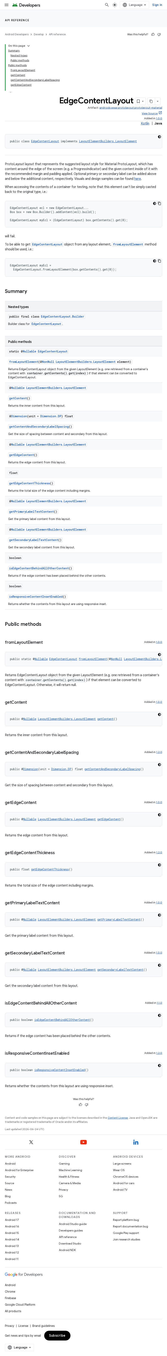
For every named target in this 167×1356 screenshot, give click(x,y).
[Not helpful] (159, 34)
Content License (118, 1118)
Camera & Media (70, 1183)
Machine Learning (70, 1170)
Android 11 (12, 1259)
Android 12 (12, 1252)
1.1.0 (159, 1003)
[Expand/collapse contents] (28, 45)
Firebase (10, 1298)
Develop (39, 34)
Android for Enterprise (19, 1170)
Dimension (19, 416)
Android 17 (12, 1220)
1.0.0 (159, 118)
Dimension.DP (50, 416)
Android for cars (123, 1183)
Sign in (157, 5)
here (137, 179)
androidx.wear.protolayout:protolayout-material (130, 107)
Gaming (64, 1163)
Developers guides (71, 1230)
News (8, 1189)
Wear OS (119, 1170)
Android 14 (12, 1239)
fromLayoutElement (128, 244)
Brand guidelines (43, 1325)
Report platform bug (126, 1220)
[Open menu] (6, 5)
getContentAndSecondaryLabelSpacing (39, 426)
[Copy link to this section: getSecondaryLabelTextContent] (69, 953)
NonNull (48, 362)
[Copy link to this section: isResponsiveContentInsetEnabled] (73, 1053)
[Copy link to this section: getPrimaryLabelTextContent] (64, 903)
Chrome (10, 1291)
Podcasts (10, 1203)
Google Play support (126, 1233)
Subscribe (57, 1336)
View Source (150, 113)
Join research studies (126, 1239)
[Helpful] (153, 34)
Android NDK (67, 1250)
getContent (18, 398)
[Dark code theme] (159, 136)
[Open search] (106, 4)
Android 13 (12, 1246)
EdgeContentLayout (45, 141)
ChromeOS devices (125, 1176)
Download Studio (70, 1243)
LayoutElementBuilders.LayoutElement (108, 141)
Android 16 (12, 1226)
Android (10, 1163)
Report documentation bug (130, 1226)
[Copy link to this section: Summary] (31, 291)
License (23, 1325)
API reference (17, 20)
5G (61, 1196)
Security (10, 1176)
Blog (8, 1196)
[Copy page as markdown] (151, 101)
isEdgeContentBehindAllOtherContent (39, 568)
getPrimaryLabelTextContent (31, 511)
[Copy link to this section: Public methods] (45, 624)
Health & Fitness (69, 1176)
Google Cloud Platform (20, 1304)
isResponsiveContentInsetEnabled (36, 596)
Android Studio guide (73, 1224)
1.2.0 (159, 752)
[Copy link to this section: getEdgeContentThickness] (59, 853)
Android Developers (17, 34)
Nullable (29, 351)
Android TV (120, 1189)
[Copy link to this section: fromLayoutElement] (47, 642)
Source (9, 1183)
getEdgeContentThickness (29, 483)
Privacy (63, 1189)
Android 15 (12, 1233)
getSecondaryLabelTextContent (33, 540)
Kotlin (145, 123)
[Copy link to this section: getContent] (31, 702)
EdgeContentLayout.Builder (62, 316)
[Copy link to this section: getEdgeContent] (40, 803)
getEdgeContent (21, 455)
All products (13, 1311)
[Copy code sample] (159, 203)
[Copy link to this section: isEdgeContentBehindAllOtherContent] (81, 1003)
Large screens (122, 1163)
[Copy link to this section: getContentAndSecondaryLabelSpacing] (83, 752)
